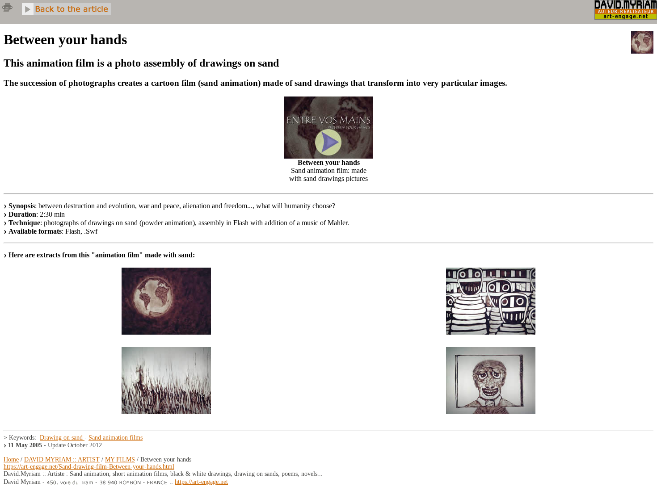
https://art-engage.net (201, 481)
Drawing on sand (62, 437)
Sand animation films (115, 437)
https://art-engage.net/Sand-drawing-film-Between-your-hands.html (89, 466)
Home (11, 459)
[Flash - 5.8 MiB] (328, 156)
